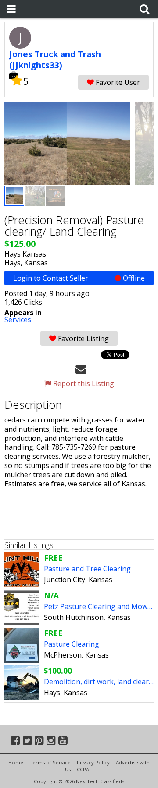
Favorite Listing (82, 338)
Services (17, 319)
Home (15, 762)
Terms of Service (50, 762)
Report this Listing (82, 383)
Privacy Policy (93, 762)
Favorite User (117, 82)
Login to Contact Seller (79, 278)
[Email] (80, 368)
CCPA (83, 769)
